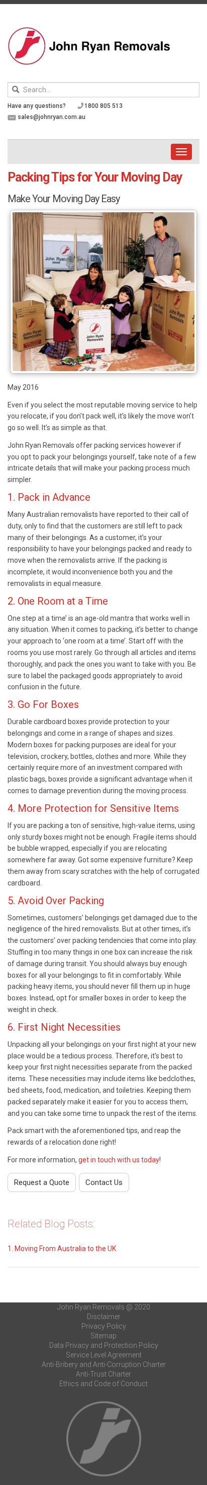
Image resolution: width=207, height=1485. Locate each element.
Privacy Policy (103, 1326)
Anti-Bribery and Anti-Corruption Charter (104, 1364)
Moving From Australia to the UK (65, 1248)
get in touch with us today (118, 1160)
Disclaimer (104, 1317)
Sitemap (103, 1336)
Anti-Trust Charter (103, 1374)
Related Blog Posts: (51, 1224)
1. (11, 1248)
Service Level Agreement (104, 1355)
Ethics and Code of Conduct (103, 1384)
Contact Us (104, 1182)
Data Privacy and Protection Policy (103, 1345)
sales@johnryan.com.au (51, 117)
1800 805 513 (103, 105)
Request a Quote (41, 1182)
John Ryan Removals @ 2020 (103, 1307)
